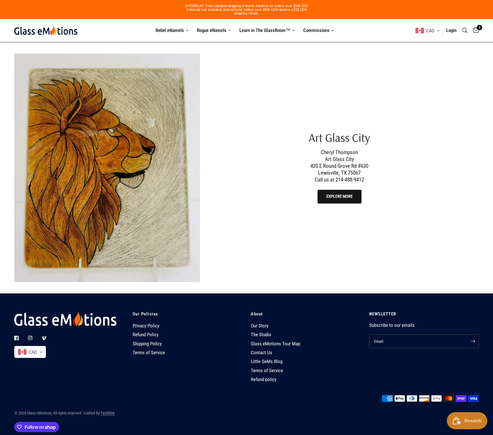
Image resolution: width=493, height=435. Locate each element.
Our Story (259, 326)
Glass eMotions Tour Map (275, 344)
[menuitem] (172, 30)
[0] (474, 30)
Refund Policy (146, 334)
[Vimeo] (48, 338)
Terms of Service (149, 352)
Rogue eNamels (212, 30)
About (257, 314)
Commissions (316, 30)
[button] (339, 197)
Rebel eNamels (169, 30)
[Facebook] (20, 338)
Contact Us (261, 352)
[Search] (464, 30)
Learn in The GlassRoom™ (264, 30)
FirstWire (108, 413)
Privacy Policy (146, 326)
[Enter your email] (473, 341)
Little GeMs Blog (266, 361)
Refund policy (263, 379)
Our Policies (145, 314)
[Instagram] (34, 338)
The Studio (261, 334)
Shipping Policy (147, 344)
